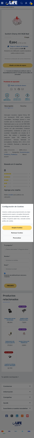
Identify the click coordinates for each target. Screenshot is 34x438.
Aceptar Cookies (17, 227)
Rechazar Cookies (17, 233)
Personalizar (17, 238)
